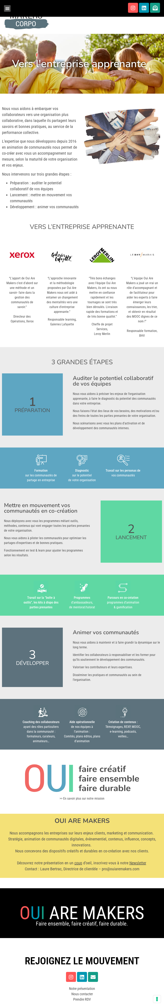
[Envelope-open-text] (155, 8)
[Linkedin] (144, 8)
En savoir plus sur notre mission (83, 798)
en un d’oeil (78, 863)
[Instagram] (133, 8)
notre (133, 863)
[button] (7, 8)
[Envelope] (93, 977)
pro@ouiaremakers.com (120, 869)
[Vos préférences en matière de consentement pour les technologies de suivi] (157, 999)
